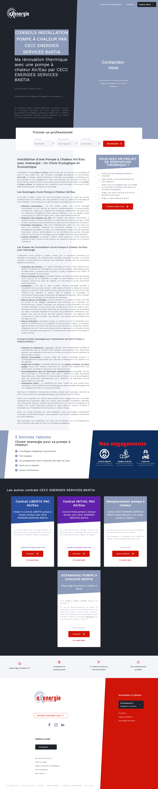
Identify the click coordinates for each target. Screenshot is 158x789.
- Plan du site (88, 785)
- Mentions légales (52, 785)
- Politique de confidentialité (71, 785)
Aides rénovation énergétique (47, 766)
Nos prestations (41, 770)
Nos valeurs (40, 773)
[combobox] (81, 144)
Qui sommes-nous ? (43, 758)
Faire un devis (41, 762)
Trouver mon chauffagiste (110, 4)
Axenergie (49, 348)
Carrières (130, 4)
